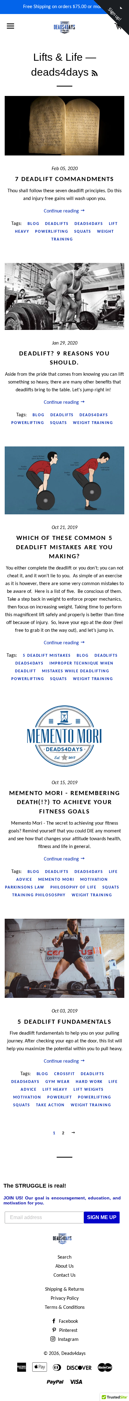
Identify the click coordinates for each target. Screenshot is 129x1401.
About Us (64, 1266)
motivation (94, 880)
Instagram (68, 1339)
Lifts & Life (58, 57)
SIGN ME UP (101, 1217)
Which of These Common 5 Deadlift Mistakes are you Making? (64, 547)
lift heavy (55, 1090)
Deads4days (73, 1353)
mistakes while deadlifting (75, 671)
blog (33, 224)
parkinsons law (24, 887)
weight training (93, 423)
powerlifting (51, 232)
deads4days (89, 224)
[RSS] (94, 73)
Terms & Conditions (65, 1307)
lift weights (89, 1090)
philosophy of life (73, 887)
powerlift (59, 1097)
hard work (89, 1082)
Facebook (68, 1321)
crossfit (64, 1074)
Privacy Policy (65, 1298)
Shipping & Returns (64, 1289)
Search (64, 1257)
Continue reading (62, 211)
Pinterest (67, 1330)
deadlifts (57, 224)
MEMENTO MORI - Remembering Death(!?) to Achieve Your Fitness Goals (64, 802)
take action (50, 1105)
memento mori (56, 880)
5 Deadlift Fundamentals (64, 1022)
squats (82, 232)
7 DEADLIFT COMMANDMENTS (64, 179)
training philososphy (39, 895)
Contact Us (64, 1275)
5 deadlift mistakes (47, 656)
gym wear (57, 1082)
